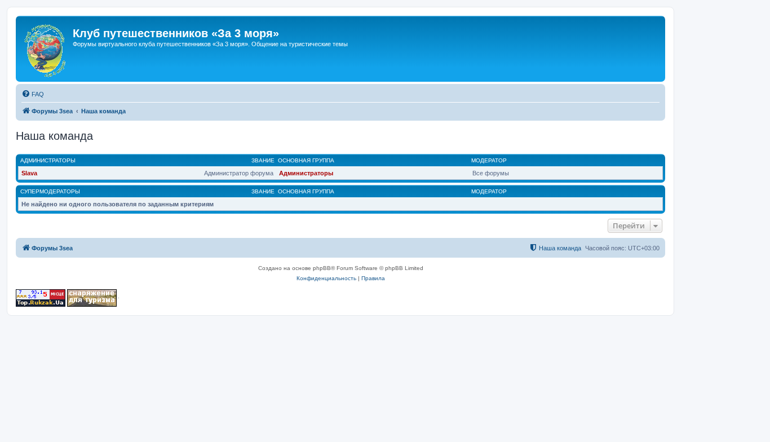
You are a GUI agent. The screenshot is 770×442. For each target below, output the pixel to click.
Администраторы (48, 160)
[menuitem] (32, 94)
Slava (29, 173)
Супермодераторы (50, 191)
